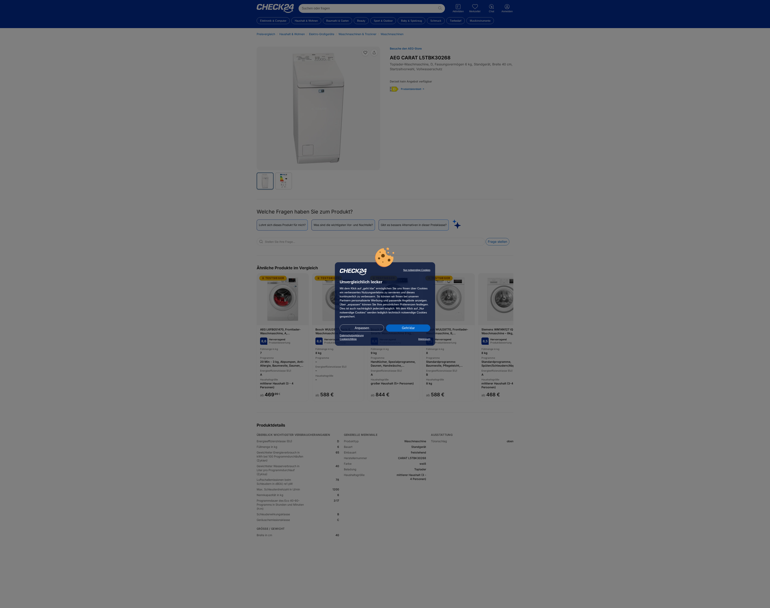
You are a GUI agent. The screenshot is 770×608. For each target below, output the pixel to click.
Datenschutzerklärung (352, 335)
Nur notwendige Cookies (416, 270)
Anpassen (362, 328)
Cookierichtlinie (348, 339)
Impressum (424, 339)
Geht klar (408, 328)
